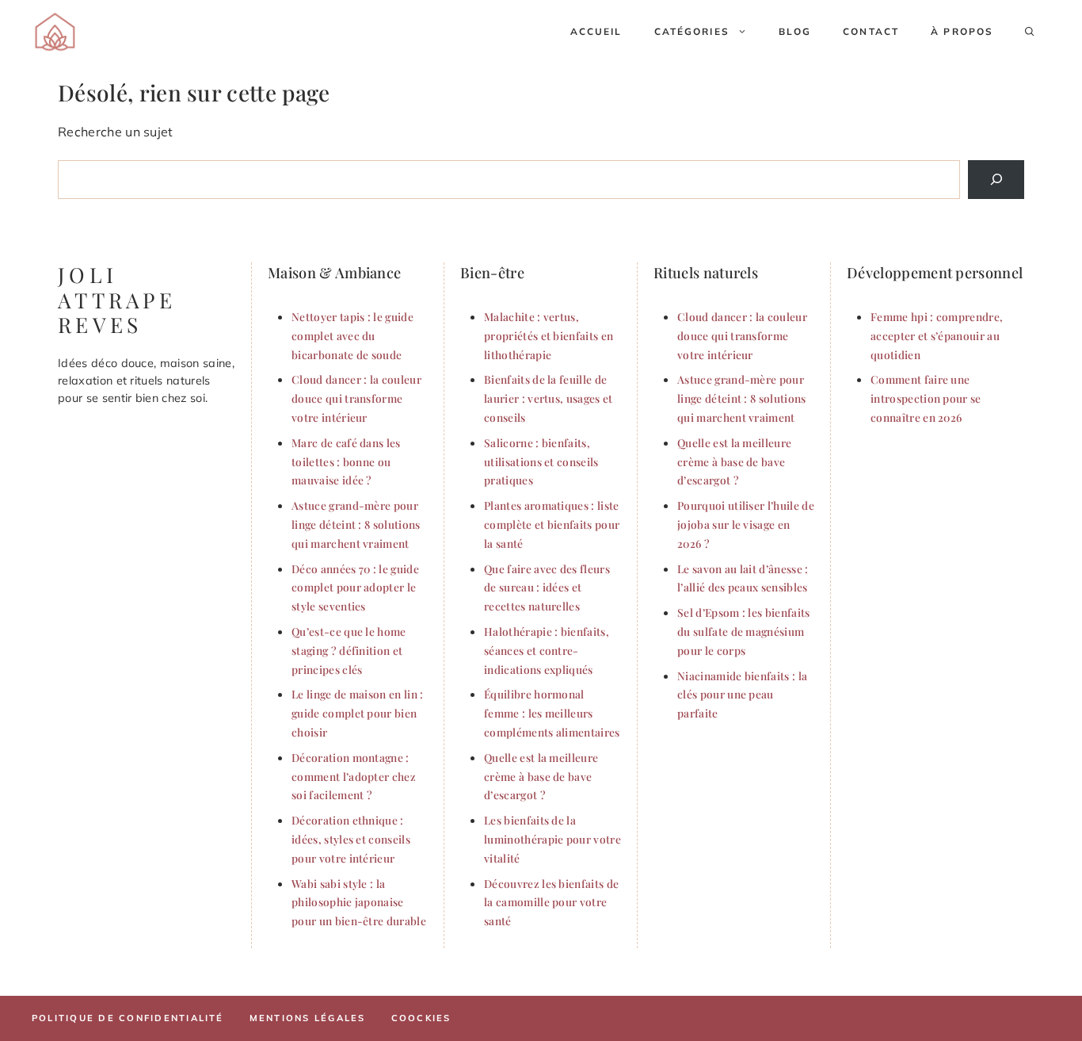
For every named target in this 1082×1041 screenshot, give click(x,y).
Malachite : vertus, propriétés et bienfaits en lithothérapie (548, 335)
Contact (871, 31)
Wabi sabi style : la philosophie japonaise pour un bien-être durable (358, 902)
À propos (962, 31)
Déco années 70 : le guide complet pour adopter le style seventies (355, 587)
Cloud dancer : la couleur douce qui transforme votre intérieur (356, 398)
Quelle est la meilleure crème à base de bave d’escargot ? (541, 776)
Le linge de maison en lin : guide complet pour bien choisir (357, 713)
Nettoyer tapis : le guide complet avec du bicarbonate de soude (352, 335)
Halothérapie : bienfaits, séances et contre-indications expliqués (546, 650)
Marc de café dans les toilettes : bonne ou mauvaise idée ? (346, 461)
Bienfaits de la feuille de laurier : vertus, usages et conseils (548, 398)
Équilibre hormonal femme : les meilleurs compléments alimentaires (552, 713)
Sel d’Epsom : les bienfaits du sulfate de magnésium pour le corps (743, 631)
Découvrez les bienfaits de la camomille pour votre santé (551, 902)
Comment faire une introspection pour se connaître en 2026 (926, 398)
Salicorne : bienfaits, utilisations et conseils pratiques (541, 461)
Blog (795, 31)
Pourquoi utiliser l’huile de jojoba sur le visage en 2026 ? (745, 524)
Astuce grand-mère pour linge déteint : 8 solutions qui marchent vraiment (356, 524)
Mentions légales (308, 1018)
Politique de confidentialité (128, 1018)
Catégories (692, 31)
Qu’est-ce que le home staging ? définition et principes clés (348, 650)
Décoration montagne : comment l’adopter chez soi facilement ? (353, 776)
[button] (1029, 31)
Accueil (596, 31)
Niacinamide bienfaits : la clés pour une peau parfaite (742, 694)
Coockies (421, 1018)
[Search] (996, 179)
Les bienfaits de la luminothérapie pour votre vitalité (552, 839)
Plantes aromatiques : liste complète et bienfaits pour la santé (551, 524)
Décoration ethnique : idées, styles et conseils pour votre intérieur (350, 839)
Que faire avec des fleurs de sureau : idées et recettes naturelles (547, 587)
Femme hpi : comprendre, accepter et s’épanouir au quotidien (937, 335)
